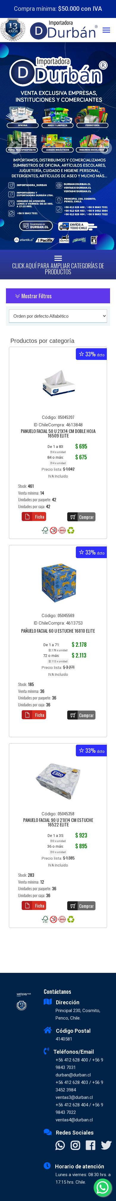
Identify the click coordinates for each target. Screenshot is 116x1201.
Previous (12, 146)
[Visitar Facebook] (90, 1146)
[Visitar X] (106, 1146)
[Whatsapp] (103, 1188)
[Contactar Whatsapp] (60, 1146)
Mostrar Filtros (35, 296)
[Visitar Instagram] (75, 1146)
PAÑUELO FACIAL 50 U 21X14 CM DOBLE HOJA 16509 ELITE (58, 434)
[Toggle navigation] (109, 31)
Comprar (86, 517)
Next (103, 146)
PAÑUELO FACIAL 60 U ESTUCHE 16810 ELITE (58, 631)
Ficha (39, 516)
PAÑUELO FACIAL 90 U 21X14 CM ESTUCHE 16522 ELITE (58, 823)
